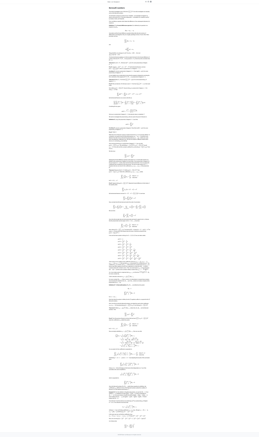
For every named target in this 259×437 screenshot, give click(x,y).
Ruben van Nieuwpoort (114, 1)
